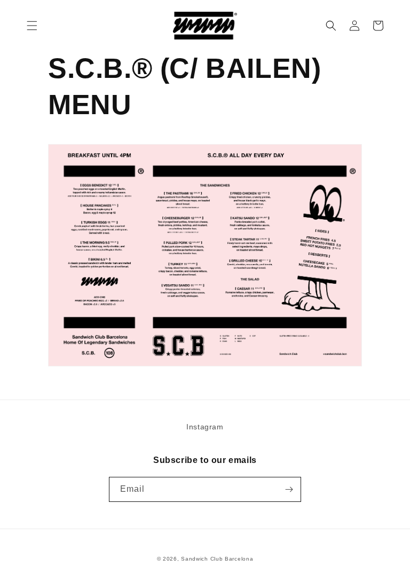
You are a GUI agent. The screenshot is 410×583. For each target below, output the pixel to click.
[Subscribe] (289, 489)
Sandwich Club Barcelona (217, 559)
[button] (32, 25)
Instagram (204, 426)
